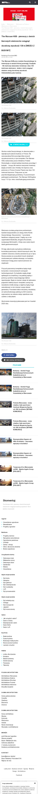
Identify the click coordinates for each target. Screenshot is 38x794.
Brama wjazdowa (9, 549)
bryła (3, 24)
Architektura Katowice (8, 685)
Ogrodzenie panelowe (10, 540)
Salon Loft (6, 627)
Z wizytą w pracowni (8, 745)
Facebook (19, 775)
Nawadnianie (7, 524)
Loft (4, 589)
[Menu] (35, 2)
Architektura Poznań (8, 682)
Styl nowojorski (8, 605)
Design (15, 771)
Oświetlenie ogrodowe (11, 522)
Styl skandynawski (9, 585)
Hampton (6, 580)
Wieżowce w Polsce (22, 24)
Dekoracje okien (8, 562)
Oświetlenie (7, 569)
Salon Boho (7, 625)
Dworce (4, 705)
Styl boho (6, 578)
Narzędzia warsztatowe (11, 538)
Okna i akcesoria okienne (11, 547)
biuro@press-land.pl (8, 756)
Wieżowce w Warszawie (9, 26)
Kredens (6, 656)
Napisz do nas (6, 761)
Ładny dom (7, 769)
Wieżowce (10, 24)
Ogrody (25, 769)
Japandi (5, 607)
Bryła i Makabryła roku (8, 741)
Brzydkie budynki (7, 687)
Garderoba (6, 565)
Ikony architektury (7, 714)
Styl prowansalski (9, 591)
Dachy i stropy (8, 545)
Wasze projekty (6, 738)
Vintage (5, 603)
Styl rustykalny (8, 587)
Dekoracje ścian (8, 558)
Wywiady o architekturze (9, 727)
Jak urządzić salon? (10, 618)
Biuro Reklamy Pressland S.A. (11, 758)
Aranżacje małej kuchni (10, 641)
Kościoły (4, 718)
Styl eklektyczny (8, 600)
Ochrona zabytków (7, 743)
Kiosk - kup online (19, 11)
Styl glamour (7, 583)
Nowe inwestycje (7, 725)
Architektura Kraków (8, 678)
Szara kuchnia (7, 639)
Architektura (21, 771)
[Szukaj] (30, 2)
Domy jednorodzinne (8, 696)
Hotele (3, 723)
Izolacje (5, 542)
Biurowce (4, 702)
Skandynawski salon (10, 623)
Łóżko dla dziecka (9, 654)
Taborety (6, 665)
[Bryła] (6, 2)
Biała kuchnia (7, 636)
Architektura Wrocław (8, 680)
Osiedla (4, 698)
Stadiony (4, 700)
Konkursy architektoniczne (10, 747)
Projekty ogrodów (9, 527)
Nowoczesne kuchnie (10, 643)
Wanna (5, 567)
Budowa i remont (17, 769)
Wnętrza (31, 769)
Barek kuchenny (8, 659)
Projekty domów (8, 536)
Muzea (3, 716)
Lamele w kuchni (8, 645)
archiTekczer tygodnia (8, 736)
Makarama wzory (9, 560)
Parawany (6, 663)
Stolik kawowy (8, 661)
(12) (20, 144)
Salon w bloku (8, 621)
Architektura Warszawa (9, 676)
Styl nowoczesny (9, 609)
